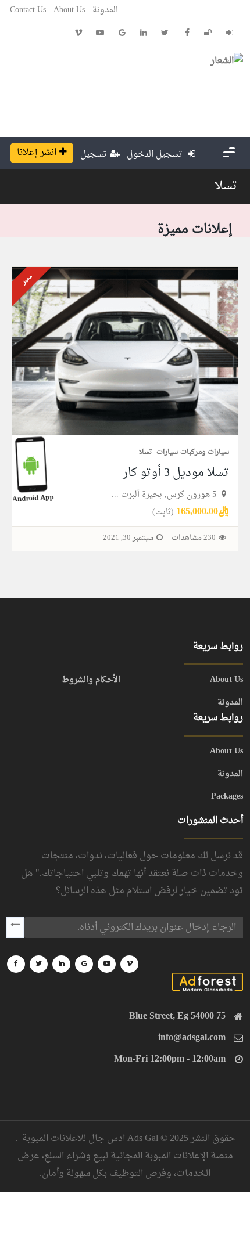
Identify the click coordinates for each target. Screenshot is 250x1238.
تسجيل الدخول (156, 154)
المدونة (105, 10)
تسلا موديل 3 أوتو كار (176, 473)
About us (69, 10)
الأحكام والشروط (91, 680)
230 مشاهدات (194, 537)
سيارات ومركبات (204, 452)
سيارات (167, 452)
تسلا (226, 186)
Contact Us (28, 10)
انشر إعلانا (36, 152)
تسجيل (93, 154)
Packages (227, 797)
